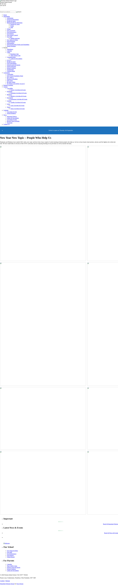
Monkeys (9, 94)
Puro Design (19, 584)
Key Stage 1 (10, 77)
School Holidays (11, 113)
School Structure (11, 66)
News (5, 115)
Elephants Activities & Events (18, 93)
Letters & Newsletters (16, 58)
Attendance (10, 49)
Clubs (8, 52)
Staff (11, 27)
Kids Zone (10, 80)
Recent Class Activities (13, 121)
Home (5, 15)
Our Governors (11, 30)
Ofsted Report (11, 557)
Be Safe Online (11, 82)
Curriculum (6, 72)
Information (6, 16)
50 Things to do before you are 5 (16, 83)
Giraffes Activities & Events (18, 102)
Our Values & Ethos (12, 40)
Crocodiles (10, 88)
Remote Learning (8, 85)
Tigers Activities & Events (17, 108)
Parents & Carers (15, 24)
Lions (8, 104)
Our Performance (11, 32)
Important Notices (12, 116)
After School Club (15, 55)
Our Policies (10, 33)
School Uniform (11, 68)
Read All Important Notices (110, 524)
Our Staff (9, 37)
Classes (5, 87)
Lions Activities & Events (17, 105)
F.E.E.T (9, 60)
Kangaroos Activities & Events (18, 99)
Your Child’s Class (12, 566)
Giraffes (9, 101)
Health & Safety (11, 21)
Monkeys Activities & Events (18, 96)
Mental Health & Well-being (14, 22)
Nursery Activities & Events (18, 90)
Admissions (10, 18)
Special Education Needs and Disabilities (18, 44)
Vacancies (9, 122)
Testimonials (10, 69)
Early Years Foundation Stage (15, 76)
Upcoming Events (12, 112)
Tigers (8, 107)
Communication (11, 57)
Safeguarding (10, 43)
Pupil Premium (11, 41)
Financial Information (13, 19)
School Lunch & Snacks (13, 65)
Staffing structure (15, 38)
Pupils (12, 26)
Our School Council (12, 35)
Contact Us (6, 124)
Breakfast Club (14, 54)
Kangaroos (10, 97)
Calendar (9, 51)
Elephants (9, 91)
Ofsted (9, 29)
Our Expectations (11, 63)
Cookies (2, 581)
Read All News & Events (111, 533)
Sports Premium (11, 46)
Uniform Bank (11, 71)
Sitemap (7, 581)
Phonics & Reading (12, 79)
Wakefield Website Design (7, 584)
